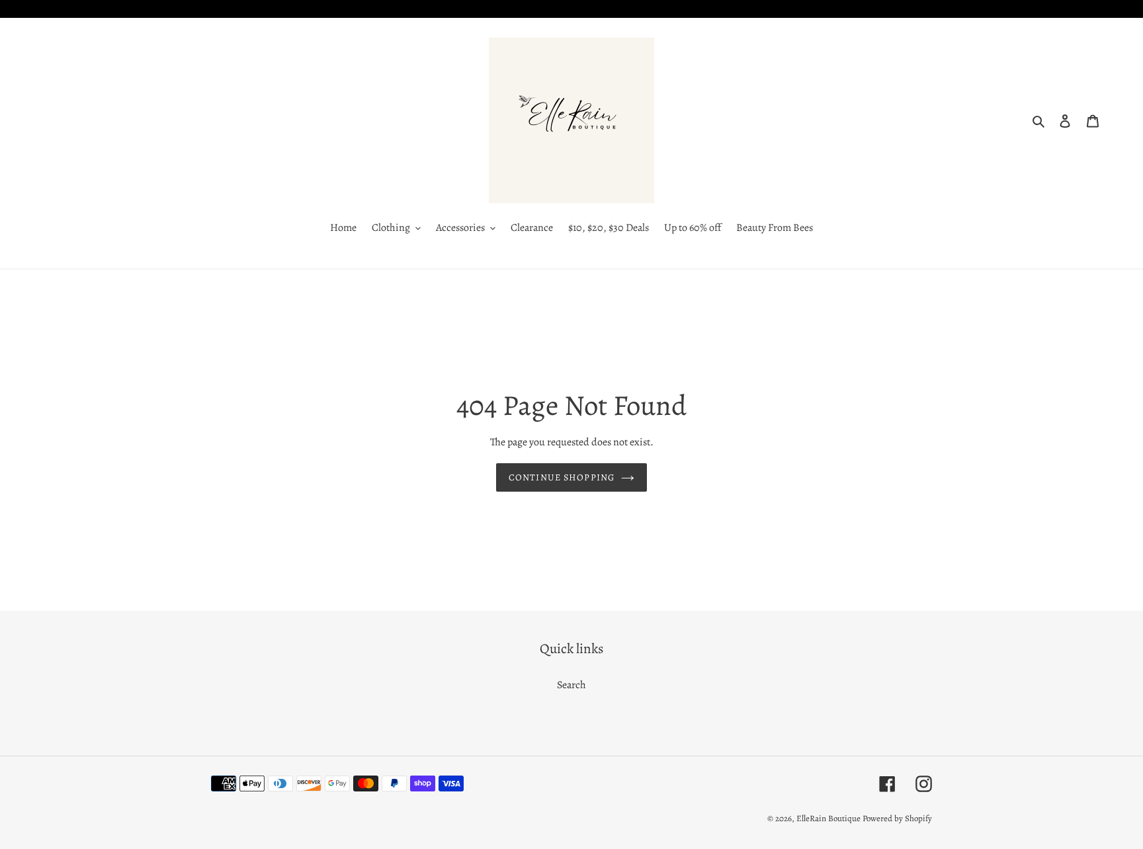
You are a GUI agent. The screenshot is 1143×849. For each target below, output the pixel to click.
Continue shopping (561, 477)
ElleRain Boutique (828, 818)
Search (571, 685)
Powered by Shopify (897, 818)
